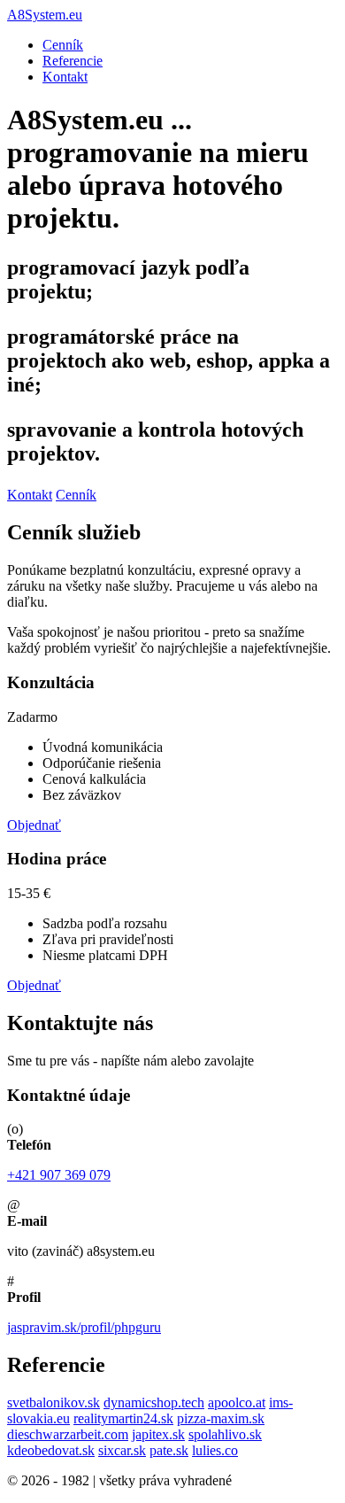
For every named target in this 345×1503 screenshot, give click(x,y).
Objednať (34, 825)
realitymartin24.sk (123, 1418)
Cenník (62, 44)
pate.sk (169, 1450)
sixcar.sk (122, 1450)
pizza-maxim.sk (220, 1418)
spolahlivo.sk (225, 1434)
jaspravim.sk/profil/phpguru (84, 1327)
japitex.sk (158, 1434)
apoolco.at (236, 1402)
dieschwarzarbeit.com (67, 1434)
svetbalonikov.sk (53, 1402)
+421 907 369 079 (59, 1174)
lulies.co (215, 1450)
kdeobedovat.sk (51, 1450)
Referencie (72, 60)
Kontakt (65, 76)
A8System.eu (44, 14)
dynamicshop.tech (154, 1402)
